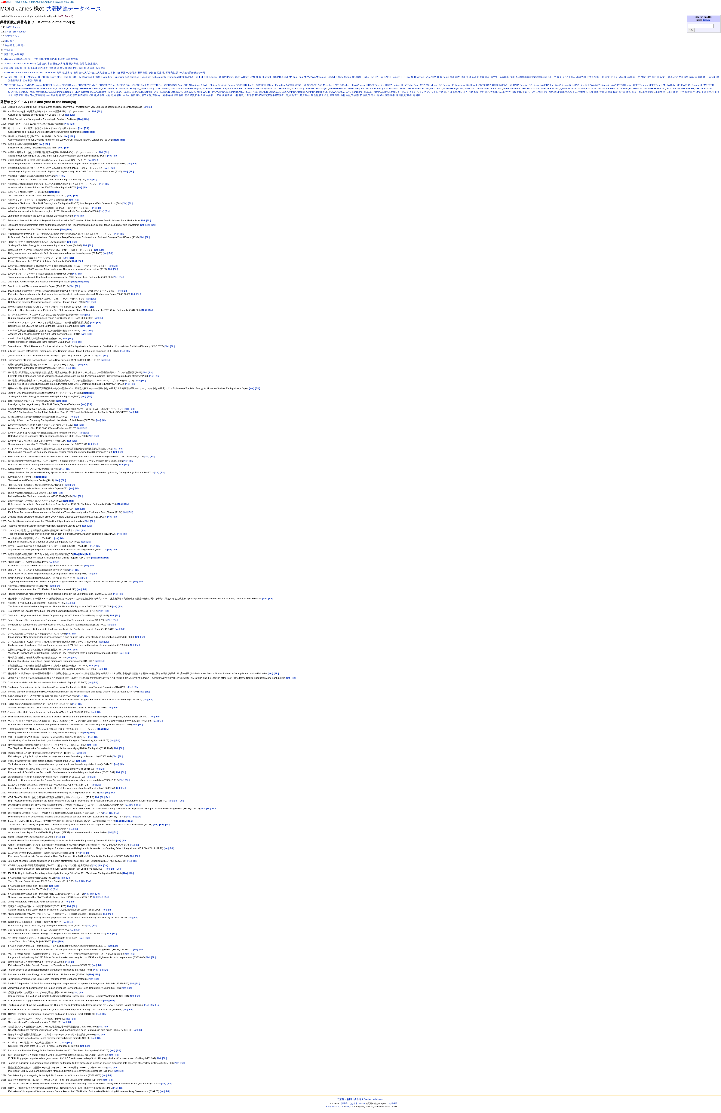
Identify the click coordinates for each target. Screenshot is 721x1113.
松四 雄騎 (83, 95)
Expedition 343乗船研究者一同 (182, 77)
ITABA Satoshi (520, 85)
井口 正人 (463, 92)
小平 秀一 (20, 45)
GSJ (25, 2)
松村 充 (109, 95)
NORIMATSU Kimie (396, 88)
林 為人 (126, 95)
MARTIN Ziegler (193, 88)
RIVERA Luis (376, 77)
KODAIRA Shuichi (46, 88)
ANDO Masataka (33, 85)
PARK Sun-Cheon (493, 88)
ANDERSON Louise (14, 85)
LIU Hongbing (133, 88)
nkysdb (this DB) (64, 2)
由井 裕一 (211, 95)
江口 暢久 (10, 41)
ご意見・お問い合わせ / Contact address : (360, 1099)
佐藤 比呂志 (496, 92)
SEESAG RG (687, 88)
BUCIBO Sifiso (123, 85)
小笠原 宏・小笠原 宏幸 (680, 92)
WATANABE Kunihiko (227, 92)
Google (706, 20)
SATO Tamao (673, 88)
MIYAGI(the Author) (41, 2)
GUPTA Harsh (242, 77)
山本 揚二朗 (114, 72)
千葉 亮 (526, 92)
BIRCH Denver (69, 85)
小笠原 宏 (8, 50)
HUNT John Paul (409, 85)
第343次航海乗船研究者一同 (190, 72)
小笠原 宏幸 (593, 77)
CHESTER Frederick (15, 31)
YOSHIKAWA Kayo (332, 92)
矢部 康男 (683, 77)
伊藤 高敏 (474, 77)
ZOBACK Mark (388, 92)
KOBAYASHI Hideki (26, 88)
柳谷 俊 (152, 72)
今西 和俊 (473, 92)
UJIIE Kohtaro (145, 92)
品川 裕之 (548, 92)
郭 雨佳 (372, 95)
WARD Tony (209, 92)
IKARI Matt (471, 85)
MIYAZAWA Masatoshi (315, 77)
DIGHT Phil (62, 77)
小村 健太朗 (648, 92)
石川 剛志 (73, 63)
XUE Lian (281, 92)
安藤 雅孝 (593, 92)
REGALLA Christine (618, 88)
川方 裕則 (63, 63)
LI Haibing (72, 88)
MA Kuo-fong (148, 88)
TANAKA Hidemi (98, 92)
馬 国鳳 (416, 95)
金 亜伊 (90, 68)
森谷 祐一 (157, 95)
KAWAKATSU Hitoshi (620, 85)
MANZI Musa (177, 88)
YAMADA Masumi (296, 92)
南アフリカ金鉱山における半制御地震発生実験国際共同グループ (523, 77)
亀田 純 (60, 72)
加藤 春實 (516, 92)
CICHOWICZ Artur (173, 85)
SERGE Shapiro (703, 88)
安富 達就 (8, 68)
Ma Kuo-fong (298, 88)
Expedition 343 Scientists (126, 77)
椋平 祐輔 (168, 95)
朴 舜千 (62, 95)
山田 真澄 (60, 59)
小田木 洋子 (661, 92)
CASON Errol (139, 85)
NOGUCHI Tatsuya (375, 88)
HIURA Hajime (392, 85)
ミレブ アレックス (428, 92)
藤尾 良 (83, 63)
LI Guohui (61, 88)
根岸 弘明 (62, 68)
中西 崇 (442, 92)
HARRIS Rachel (341, 85)
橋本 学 (631, 77)
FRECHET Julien (208, 77)
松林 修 (52, 68)
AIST (17, 2)
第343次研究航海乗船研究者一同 (271, 95)
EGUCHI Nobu (243, 85)
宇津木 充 (583, 92)
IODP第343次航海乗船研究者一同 (495, 85)
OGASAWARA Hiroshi (418, 88)
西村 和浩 (27, 80)
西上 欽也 (324, 95)
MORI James (13, 27)
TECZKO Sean (129, 92)
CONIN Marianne (12, 63)
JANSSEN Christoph (261, 77)
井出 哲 (68, 72)
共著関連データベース (73, 9)
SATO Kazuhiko (48, 72)
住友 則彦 (484, 77)
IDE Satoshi (444, 85)
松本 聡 (101, 95)
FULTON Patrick (226, 77)
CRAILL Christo (209, 85)
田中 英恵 (651, 77)
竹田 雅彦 (249, 95)
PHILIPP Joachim (530, 88)
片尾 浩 (160, 72)
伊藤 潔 (464, 77)
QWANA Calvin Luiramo (572, 88)
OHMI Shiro (436, 88)
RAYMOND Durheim (596, 88)
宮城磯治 (393, 1103)
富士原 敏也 (624, 92)
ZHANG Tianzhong (353, 92)
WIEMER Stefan (267, 92)
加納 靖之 (10, 45)
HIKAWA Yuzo (358, 85)
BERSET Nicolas (51, 85)
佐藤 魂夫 (41, 63)
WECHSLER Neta (248, 92)
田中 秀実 (641, 77)
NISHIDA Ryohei (356, 88)
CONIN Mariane (191, 85)
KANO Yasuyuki (563, 85)
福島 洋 (693, 77)
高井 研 (37, 80)
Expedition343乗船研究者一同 (290, 85)
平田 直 (614, 77)
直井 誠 (220, 95)
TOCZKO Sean (12, 36)
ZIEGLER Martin (372, 92)
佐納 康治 (484, 92)
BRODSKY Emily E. (88, 85)
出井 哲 (507, 92)
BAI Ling (8, 77)
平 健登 (696, 92)
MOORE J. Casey (243, 88)
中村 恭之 (49, 59)
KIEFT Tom (654, 85)
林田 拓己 (142, 72)
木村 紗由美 (52, 95)
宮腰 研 (603, 92)
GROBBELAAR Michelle (319, 85)
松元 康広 (72, 95)
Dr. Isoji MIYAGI (332, 1106)
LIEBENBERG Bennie (90, 88)
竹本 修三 (702, 77)
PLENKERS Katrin (550, 88)
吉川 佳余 (78, 72)
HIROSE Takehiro (375, 85)
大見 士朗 (102, 72)
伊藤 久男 (8, 54)
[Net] (145, 107)
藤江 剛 (82, 68)
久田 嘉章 (452, 92)
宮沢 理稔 (52, 63)
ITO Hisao (534, 85)
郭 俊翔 (355, 95)
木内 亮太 (43, 68)
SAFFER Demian (656, 88)
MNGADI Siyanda (224, 88)
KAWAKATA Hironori (598, 85)
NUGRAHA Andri (12, 72)
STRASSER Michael (414, 77)
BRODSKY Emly (107, 85)
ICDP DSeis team (428, 85)
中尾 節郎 (38, 59)
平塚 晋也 (706, 92)
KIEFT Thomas (640, 85)
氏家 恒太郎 (72, 59)
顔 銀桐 (408, 95)
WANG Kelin (195, 92)
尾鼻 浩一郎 (20, 68)
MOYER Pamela (282, 88)
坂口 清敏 (559, 92)
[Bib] (151, 107)
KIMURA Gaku (668, 85)
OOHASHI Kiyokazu (453, 88)
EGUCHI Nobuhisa (102, 77)
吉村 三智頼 (537, 92)
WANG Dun (182, 92)
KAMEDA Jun (547, 85)
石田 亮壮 (170, 72)
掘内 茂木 (29, 95)
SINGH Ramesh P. (393, 77)
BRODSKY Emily (46, 77)
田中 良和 (200, 95)
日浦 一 (124, 72)
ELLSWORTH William (263, 85)
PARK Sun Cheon (474, 88)
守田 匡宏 (570, 77)
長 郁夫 (380, 95)
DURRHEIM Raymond (80, 77)
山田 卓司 (32, 68)
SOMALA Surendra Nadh (58, 92)
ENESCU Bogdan (13, 59)
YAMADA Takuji (314, 92)
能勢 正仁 (294, 95)
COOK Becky (29, 63)
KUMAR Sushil (280, 77)
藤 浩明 (314, 95)
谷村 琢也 (345, 95)
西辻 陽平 (334, 95)
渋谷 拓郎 (73, 68)
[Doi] (153, 225)
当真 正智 (18, 95)
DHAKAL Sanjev (226, 85)
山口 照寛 (604, 77)
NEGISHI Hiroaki (337, 88)
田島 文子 (662, 77)
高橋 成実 (100, 68)
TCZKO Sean (114, 92)
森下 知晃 (146, 95)
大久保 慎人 (90, 72)
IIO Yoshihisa (458, 85)
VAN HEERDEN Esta (164, 92)
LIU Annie (120, 88)
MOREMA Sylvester (262, 88)
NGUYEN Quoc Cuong (339, 77)
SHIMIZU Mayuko (35, 92)
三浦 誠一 (28, 59)
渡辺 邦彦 (189, 95)
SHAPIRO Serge (16, 92)
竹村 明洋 (238, 95)
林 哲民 (117, 95)
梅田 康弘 (136, 95)
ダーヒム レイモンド (407, 92)
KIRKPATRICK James (688, 85)
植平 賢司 (178, 95)
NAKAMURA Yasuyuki (317, 88)
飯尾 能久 (93, 63)
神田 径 (228, 95)
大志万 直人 (571, 92)
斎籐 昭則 (40, 95)
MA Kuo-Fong (296, 77)
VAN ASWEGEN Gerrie (437, 77)
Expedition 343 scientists (153, 77)
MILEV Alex (208, 88)
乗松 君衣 (455, 77)
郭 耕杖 (363, 95)
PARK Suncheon (511, 88)
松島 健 (92, 95)
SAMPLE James (30, 72)
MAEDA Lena (162, 88)
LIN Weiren (108, 88)
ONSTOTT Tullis (360, 77)
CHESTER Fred (155, 85)
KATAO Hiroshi (579, 85)
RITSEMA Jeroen (638, 88)
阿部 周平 (390, 95)
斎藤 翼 (622, 77)
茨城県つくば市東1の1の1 (353, 1103)
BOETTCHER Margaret (25, 77)
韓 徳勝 (399, 95)
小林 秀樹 (581, 77)
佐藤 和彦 (19, 54)
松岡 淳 (133, 72)
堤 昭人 (560, 77)
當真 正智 (673, 77)
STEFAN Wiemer (80, 92)
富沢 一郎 (636, 92)
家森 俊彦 (613, 92)
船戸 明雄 (305, 95)
